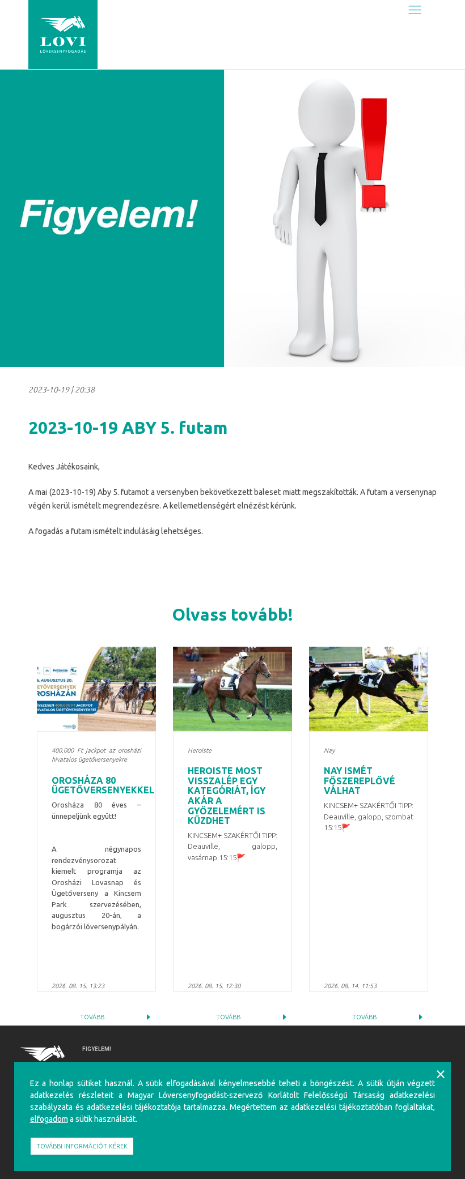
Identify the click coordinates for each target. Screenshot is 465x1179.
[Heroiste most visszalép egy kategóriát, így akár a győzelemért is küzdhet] (232, 689)
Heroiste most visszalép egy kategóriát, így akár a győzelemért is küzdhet (226, 796)
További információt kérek (82, 1146)
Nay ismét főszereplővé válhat (359, 781)
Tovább (92, 1017)
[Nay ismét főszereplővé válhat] (368, 689)
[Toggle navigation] (415, 9)
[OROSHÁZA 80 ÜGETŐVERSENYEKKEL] (96, 689)
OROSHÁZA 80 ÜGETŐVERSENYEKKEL (103, 785)
